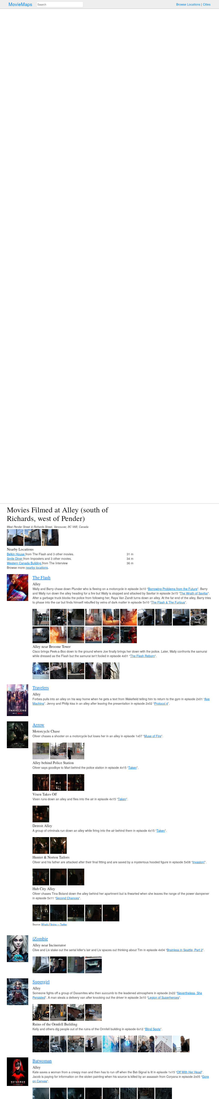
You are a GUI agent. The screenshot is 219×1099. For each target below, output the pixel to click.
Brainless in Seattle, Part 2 (185, 950)
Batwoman (42, 1061)
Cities (206, 4)
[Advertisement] (175, 535)
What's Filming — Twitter (54, 924)
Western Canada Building (24, 563)
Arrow (38, 725)
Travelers (41, 688)
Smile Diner (15, 558)
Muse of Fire (152, 736)
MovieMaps (20, 4)
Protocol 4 (161, 703)
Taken (132, 767)
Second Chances (67, 898)
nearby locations (37, 567)
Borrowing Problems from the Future (172, 589)
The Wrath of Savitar (194, 593)
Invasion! (198, 862)
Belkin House (16, 554)
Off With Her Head (189, 1072)
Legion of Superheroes (163, 997)
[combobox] (60, 4)
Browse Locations (188, 4)
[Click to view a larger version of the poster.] (17, 600)
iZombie (40, 938)
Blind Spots (152, 1029)
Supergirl (41, 982)
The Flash (41, 577)
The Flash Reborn (142, 656)
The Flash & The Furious (168, 602)
